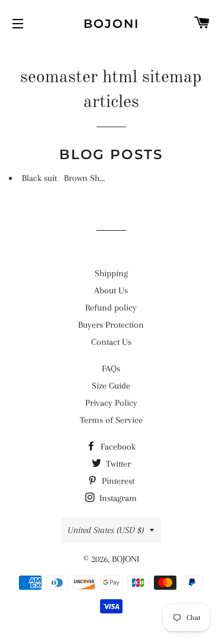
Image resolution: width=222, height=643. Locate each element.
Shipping (111, 273)
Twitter (117, 463)
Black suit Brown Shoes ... (71, 178)
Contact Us (111, 342)
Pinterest (116, 481)
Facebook (117, 446)
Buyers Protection (111, 324)
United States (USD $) (105, 530)
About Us (111, 290)
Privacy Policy (111, 403)
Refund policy (111, 307)
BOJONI (111, 24)
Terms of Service (111, 420)
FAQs (111, 368)
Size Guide (111, 385)
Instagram (117, 498)
